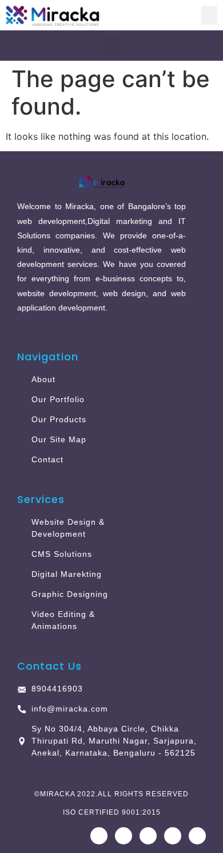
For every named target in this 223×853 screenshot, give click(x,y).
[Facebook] (98, 835)
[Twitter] (197, 835)
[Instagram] (123, 835)
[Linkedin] (172, 835)
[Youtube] (148, 835)
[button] (209, 15)
